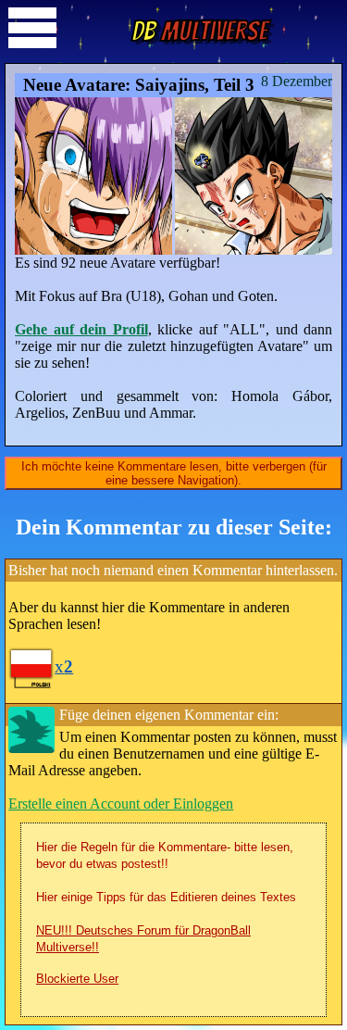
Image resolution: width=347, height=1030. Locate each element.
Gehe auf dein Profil (81, 329)
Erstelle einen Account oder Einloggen (120, 803)
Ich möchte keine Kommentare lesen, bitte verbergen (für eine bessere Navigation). (174, 473)
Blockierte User (77, 979)
